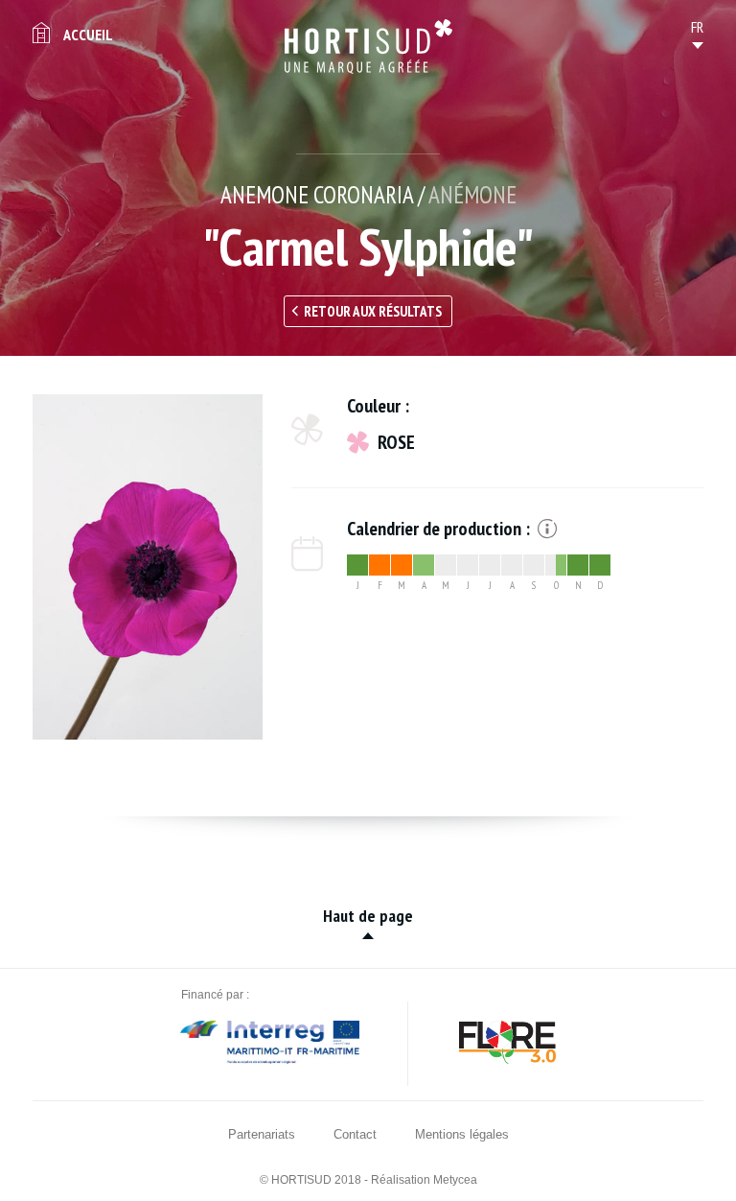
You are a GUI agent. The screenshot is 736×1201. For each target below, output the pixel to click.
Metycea (455, 1180)
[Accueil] (368, 46)
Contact (355, 1134)
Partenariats (261, 1134)
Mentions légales (462, 1134)
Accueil (88, 34)
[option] (148, 567)
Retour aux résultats (373, 311)
